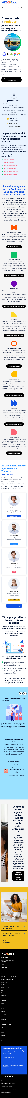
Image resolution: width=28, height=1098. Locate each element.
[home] (9, 2)
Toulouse (3, 1014)
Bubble (3, 1038)
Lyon (2, 1006)
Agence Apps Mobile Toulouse (14, 395)
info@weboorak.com (15, 126)
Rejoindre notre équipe (14, 606)
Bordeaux (3, 1008)
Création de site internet (7, 979)
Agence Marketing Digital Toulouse (14, 306)
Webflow (3, 1030)
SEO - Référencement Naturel (8, 976)
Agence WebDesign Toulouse (14, 424)
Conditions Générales (6, 1086)
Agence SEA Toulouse (14, 366)
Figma (2, 1032)
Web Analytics (4, 993)
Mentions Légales (5, 1080)
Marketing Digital (5, 984)
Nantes (3, 1011)
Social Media (4, 982)
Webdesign (4, 995)
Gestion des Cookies (6, 1092)
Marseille (3, 1019)
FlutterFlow (4, 1040)
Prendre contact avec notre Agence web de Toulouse (18, 876)
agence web (5, 61)
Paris (2, 1003)
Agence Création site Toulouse (14, 275)
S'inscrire (14, 1062)
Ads (2, 990)
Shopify (3, 1027)
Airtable (3, 1035)
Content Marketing (5, 987)
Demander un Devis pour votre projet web (11, 79)
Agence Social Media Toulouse (14, 335)
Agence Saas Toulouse (14, 453)
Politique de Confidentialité (8, 1083)
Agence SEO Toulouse (14, 246)
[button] (25, 2)
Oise (2, 1016)
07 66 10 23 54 (13, 123)
